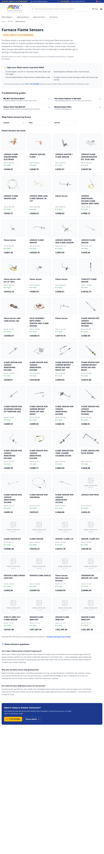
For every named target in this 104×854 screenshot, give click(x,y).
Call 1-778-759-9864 (32, 84)
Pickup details (31, 719)
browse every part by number (59, 637)
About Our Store (39, 17)
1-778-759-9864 (64, 1)
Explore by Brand (22, 17)
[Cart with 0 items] (101, 9)
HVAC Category (7, 17)
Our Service (54, 17)
